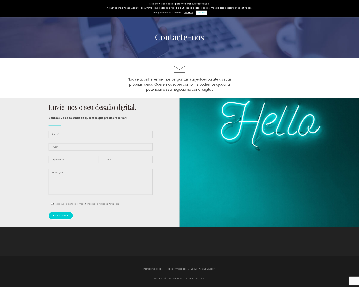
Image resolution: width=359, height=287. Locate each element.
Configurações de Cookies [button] (166, 12)
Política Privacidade (176, 268)
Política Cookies (152, 268)
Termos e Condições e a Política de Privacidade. (97, 204)
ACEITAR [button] (202, 12)
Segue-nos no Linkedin (203, 268)
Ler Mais (188, 12)
